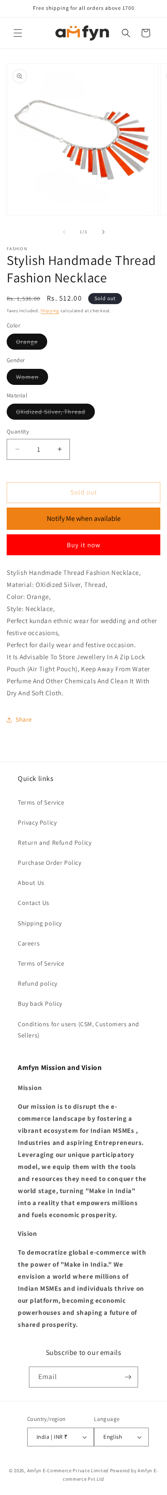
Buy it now (84, 545)
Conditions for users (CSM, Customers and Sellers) (78, 1029)
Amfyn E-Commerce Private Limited (68, 1470)
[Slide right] (103, 232)
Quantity (18, 431)
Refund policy (37, 983)
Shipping (50, 311)
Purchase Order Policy (49, 863)
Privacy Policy (37, 822)
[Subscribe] (128, 1377)
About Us (31, 883)
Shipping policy (40, 923)
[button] (18, 33)
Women (32, 378)
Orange (31, 343)
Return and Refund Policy (54, 842)
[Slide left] (64, 232)
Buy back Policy (40, 1003)
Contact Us (33, 903)
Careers (29, 943)
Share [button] (24, 719)
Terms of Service (41, 802)
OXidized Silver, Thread (55, 413)
